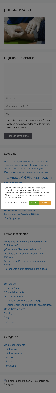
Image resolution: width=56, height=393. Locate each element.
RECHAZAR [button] (45, 202)
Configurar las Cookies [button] (16, 202)
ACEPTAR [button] (33, 202)
